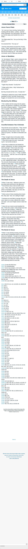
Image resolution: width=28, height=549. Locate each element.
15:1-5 (3, 284)
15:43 (2, 394)
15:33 (2, 274)
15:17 (2, 314)
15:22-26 (3, 331)
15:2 (2, 292)
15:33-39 (3, 368)
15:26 (2, 342)
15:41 (2, 387)
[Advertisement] (14, 430)
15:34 (2, 373)
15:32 (2, 358)
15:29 (2, 272)
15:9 (2, 306)
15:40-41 (3, 382)
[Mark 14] (1, 248)
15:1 (2, 285)
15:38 (2, 377)
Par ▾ (24, 24)
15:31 (2, 356)
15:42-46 (3, 390)
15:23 (2, 335)
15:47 (2, 403)
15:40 (2, 384)
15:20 (2, 323)
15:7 (2, 303)
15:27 (2, 266)
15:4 (2, 295)
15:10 (2, 310)
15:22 (2, 334)
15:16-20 (3, 311)
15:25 (2, 264)
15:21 (2, 324)
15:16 (2, 313)
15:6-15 (3, 297)
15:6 (2, 300)
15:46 (2, 400)
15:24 (2, 340)
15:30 (2, 355)
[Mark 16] (26, 248)
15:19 (2, 321)
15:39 (2, 277)
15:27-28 (3, 345)
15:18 (2, 318)
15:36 (2, 376)
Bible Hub (14, 439)
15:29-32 (3, 348)
